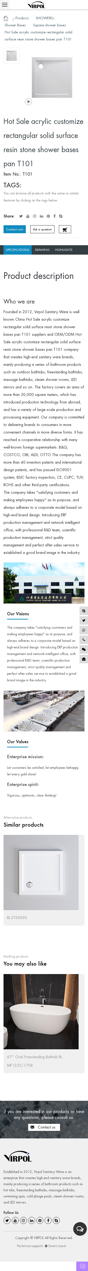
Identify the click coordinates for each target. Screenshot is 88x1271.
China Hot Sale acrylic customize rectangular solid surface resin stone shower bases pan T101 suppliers (39, 327)
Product (21, 18)
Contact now (14, 229)
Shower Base (14, 25)
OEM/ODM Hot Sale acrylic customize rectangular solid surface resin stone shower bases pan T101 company (42, 342)
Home (6, 19)
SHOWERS (44, 18)
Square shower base (49, 25)
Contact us (46, 1127)
